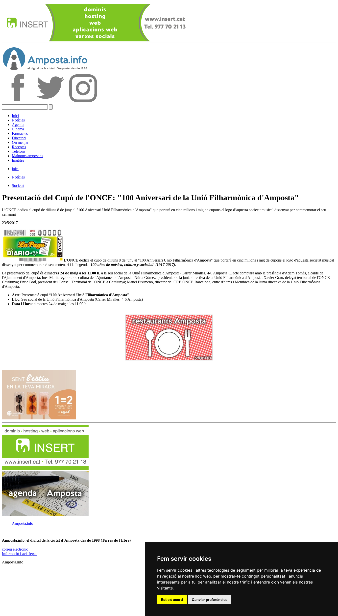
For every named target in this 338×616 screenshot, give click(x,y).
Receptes (19, 147)
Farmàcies (20, 133)
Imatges (18, 160)
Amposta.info (22, 523)
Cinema (18, 129)
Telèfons (18, 151)
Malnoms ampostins (27, 156)
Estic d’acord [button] (172, 599)
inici (15, 169)
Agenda (18, 124)
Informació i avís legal (19, 554)
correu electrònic (15, 549)
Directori (19, 138)
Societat (18, 185)
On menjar (20, 142)
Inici (15, 116)
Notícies (18, 120)
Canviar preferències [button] (209, 599)
